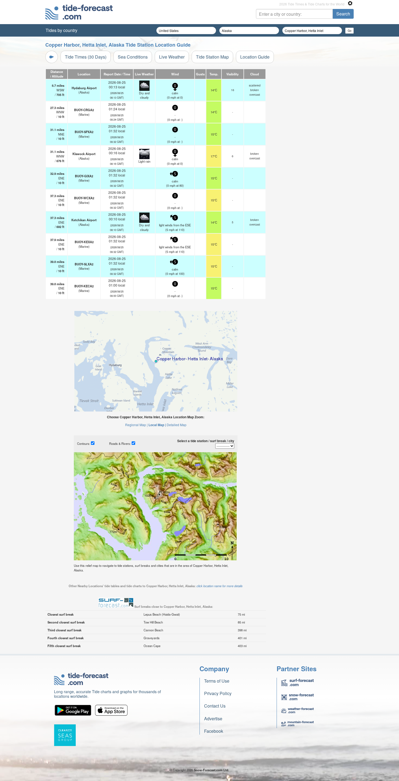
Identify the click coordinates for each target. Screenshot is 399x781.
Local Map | (157, 424)
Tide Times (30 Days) (85, 57)
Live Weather (172, 57)
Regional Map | (136, 424)
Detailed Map (176, 424)
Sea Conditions (133, 57)
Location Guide (255, 57)
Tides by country (61, 30)
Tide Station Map (212, 57)
